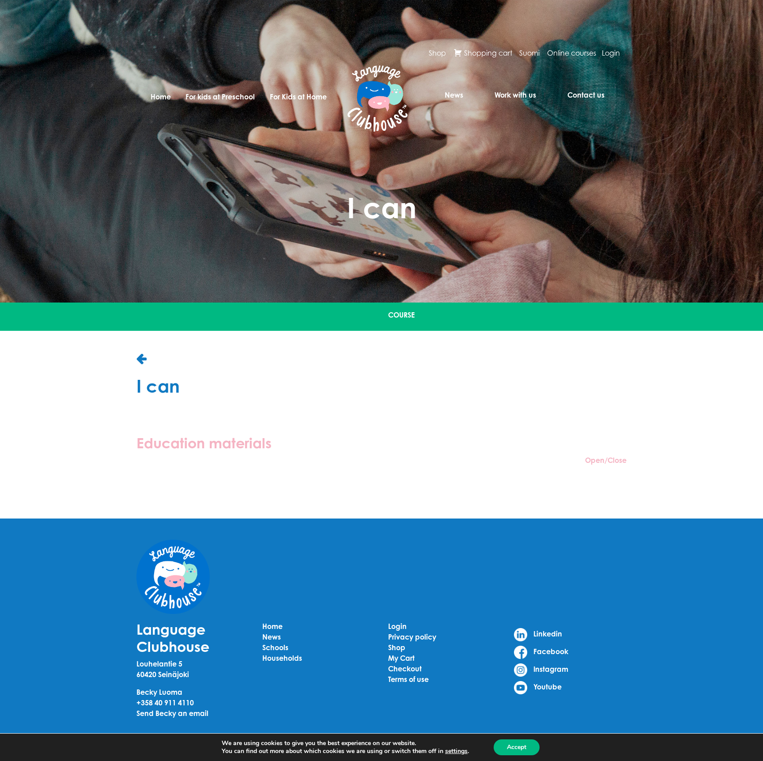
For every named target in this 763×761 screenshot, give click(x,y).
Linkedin (547, 633)
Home (161, 96)
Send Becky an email (172, 713)
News (454, 95)
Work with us (515, 95)
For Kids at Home (298, 96)
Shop (437, 53)
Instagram (550, 669)
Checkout (405, 668)
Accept (516, 747)
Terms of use (408, 679)
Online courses (571, 53)
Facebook (550, 651)
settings (456, 751)
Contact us (585, 95)
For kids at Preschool (220, 96)
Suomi (529, 53)
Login (611, 53)
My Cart (401, 658)
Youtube (547, 686)
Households (282, 658)
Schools (275, 647)
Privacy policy (412, 636)
